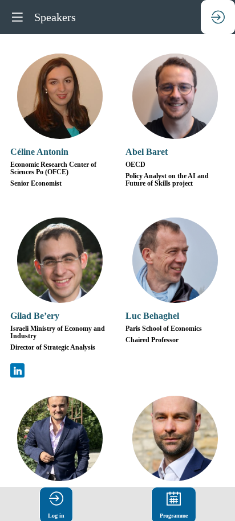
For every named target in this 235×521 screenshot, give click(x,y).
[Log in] (218, 17)
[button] (17, 17)
